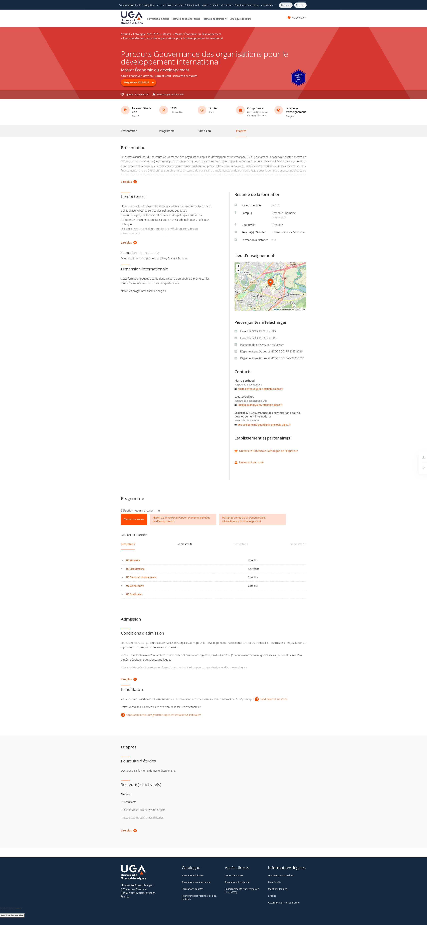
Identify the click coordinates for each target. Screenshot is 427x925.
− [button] (238, 270)
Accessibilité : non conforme (284, 902)
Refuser (300, 5)
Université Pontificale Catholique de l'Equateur (268, 451)
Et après (241, 131)
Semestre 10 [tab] (298, 544)
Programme (166, 131)
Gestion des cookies (12, 915)
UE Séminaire (133, 560)
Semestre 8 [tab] (184, 544)
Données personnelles (280, 875)
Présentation (129, 131)
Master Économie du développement (198, 34)
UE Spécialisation (135, 585)
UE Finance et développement (141, 577)
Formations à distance (237, 882)
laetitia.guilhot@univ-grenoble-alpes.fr (260, 405)
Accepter (286, 5)
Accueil (125, 34)
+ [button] (238, 266)
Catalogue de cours (240, 18)
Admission (204, 131)
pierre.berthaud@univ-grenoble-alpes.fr (260, 389)
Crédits (272, 895)
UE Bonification (134, 594)
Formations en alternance (186, 18)
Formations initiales (158, 18)
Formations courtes (213, 18)
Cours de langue (234, 875)
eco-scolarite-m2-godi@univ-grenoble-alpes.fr (264, 424)
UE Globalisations (135, 568)
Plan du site (274, 882)
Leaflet (276, 309)
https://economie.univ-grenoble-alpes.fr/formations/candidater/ (163, 715)
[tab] (134, 519)
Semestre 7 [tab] (128, 544)
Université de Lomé (251, 462)
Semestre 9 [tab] (241, 544)
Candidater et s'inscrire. (274, 699)
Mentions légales (277, 888)
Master (167, 34)
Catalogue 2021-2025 (146, 34)
